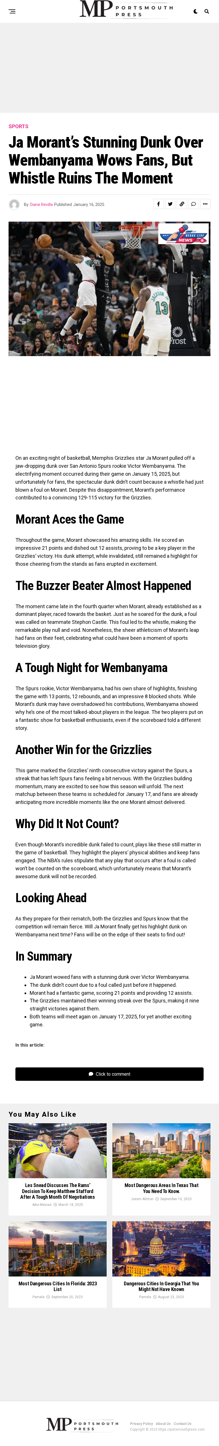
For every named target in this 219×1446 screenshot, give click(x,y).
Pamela (38, 1297)
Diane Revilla (41, 204)
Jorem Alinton (142, 1199)
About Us (163, 1424)
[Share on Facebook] (158, 204)
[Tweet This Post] (170, 204)
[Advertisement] (109, 71)
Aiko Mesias (42, 1205)
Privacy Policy (141, 1424)
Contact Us (183, 1424)
